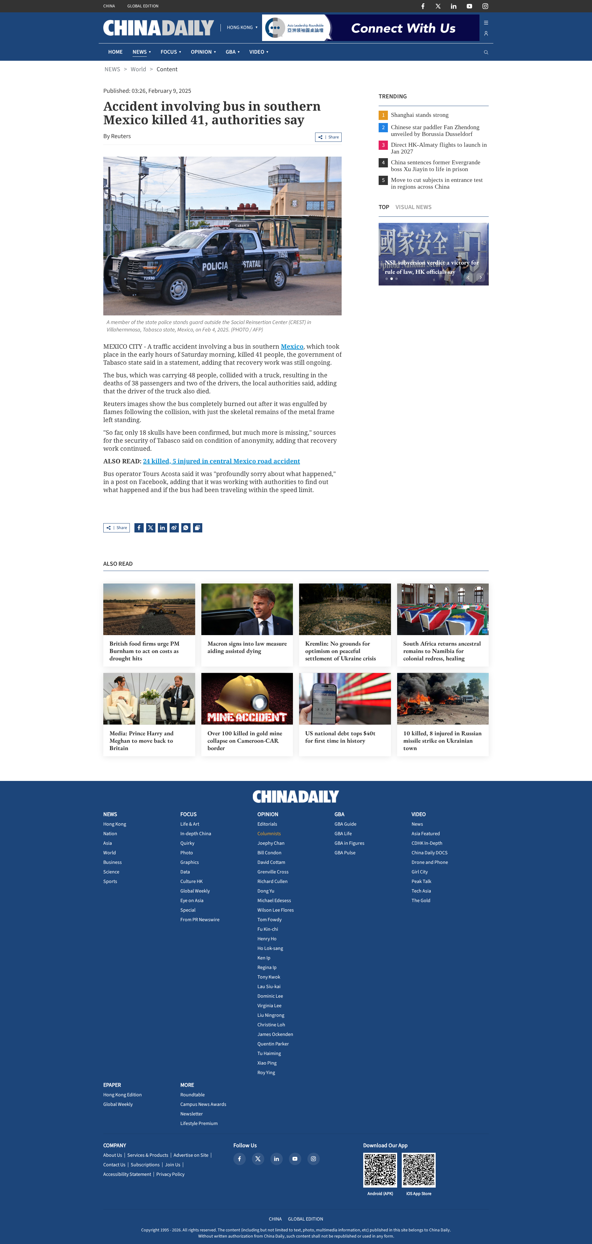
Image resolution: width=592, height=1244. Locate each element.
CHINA (109, 6)
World (138, 69)
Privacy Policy (170, 1174)
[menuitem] (240, 27)
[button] (386, 278)
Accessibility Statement (127, 1174)
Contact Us (114, 1164)
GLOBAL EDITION (142, 6)
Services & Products (147, 1155)
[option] (434, 254)
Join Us (172, 1164)
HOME (115, 52)
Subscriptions (145, 1164)
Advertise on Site (191, 1155)
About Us (112, 1155)
